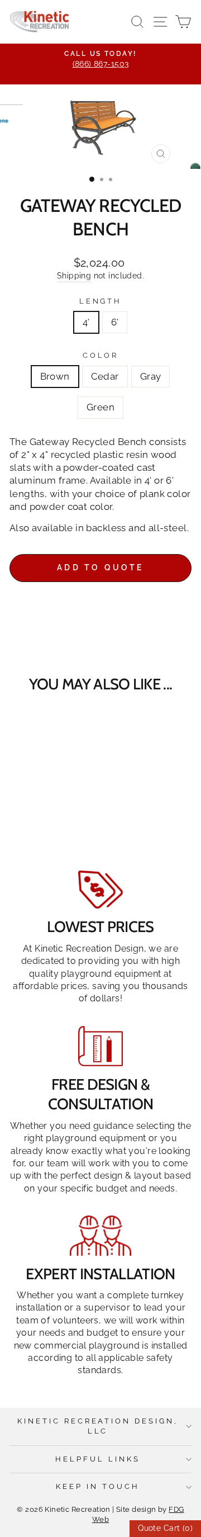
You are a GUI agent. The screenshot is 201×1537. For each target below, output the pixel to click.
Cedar (105, 376)
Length (100, 301)
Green (100, 407)
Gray (150, 376)
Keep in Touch (98, 1486)
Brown (55, 376)
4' (86, 322)
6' (115, 322)
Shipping (74, 275)
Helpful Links (97, 1459)
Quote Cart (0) (165, 1528)
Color (101, 355)
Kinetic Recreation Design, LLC (97, 1426)
